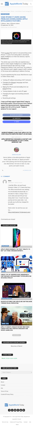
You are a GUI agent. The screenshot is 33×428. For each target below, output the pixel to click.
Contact (3, 385)
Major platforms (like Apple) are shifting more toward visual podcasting (16, 302)
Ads (2, 388)
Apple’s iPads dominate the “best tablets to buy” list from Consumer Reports (15, 250)
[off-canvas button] (2, 4)
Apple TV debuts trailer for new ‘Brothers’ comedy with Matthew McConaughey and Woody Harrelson (15, 328)
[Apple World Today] (16, 3)
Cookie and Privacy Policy (16, 422)
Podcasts (9, 298)
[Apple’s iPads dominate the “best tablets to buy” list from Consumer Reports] (16, 238)
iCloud (4, 89)
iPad (3, 246)
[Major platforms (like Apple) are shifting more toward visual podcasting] (16, 290)
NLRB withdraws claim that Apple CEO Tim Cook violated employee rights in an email (16, 133)
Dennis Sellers (16, 23)
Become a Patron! (16, 346)
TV (7, 323)
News (7, 14)
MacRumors (5, 58)
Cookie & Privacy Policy (7, 394)
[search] (31, 4)
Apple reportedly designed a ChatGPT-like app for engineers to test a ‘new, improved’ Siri (16, 140)
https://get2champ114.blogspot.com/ (19, 212)
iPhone (3, 14)
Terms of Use (4, 391)
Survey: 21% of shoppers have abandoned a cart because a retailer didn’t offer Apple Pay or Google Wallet (16, 276)
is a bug (7, 53)
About (2, 382)
